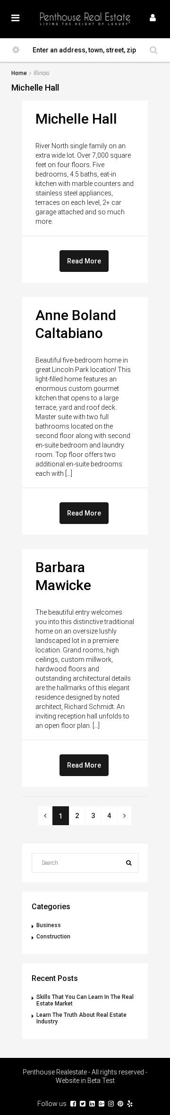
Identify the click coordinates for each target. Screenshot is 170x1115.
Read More (84, 261)
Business (48, 925)
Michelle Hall (76, 118)
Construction (53, 936)
